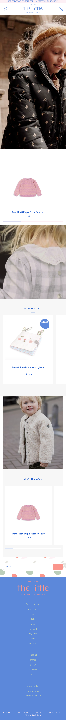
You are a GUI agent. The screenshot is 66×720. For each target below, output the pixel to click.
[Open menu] (7, 8)
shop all (33, 655)
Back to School (33, 604)
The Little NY (10, 712)
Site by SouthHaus (33, 715)
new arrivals (33, 609)
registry (33, 634)
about (33, 665)
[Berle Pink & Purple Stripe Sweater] (28, 183)
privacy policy (33, 686)
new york (33, 629)
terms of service (33, 696)
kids (33, 619)
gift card (33, 644)
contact (33, 670)
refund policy (33, 691)
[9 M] (28, 183)
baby (33, 614)
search (33, 675)
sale (33, 639)
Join (58, 567)
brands (33, 660)
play (33, 624)
